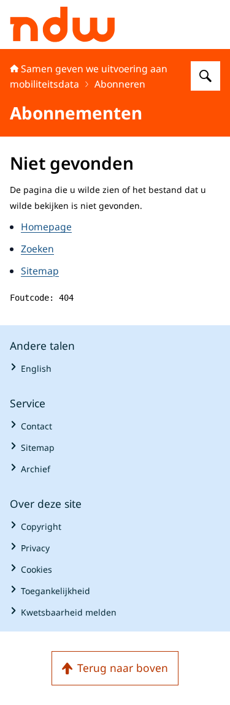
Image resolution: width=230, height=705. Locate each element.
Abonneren (119, 84)
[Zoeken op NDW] (205, 76)
